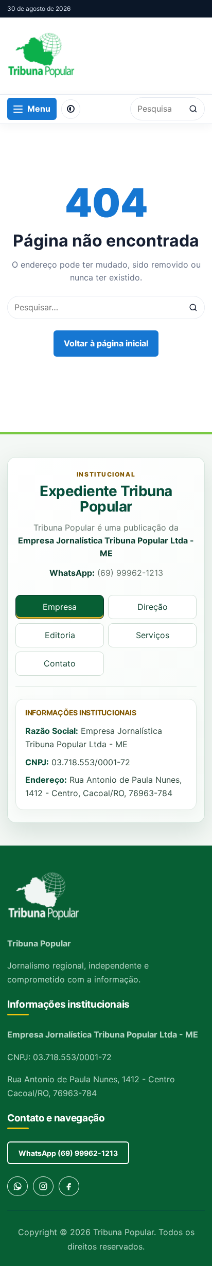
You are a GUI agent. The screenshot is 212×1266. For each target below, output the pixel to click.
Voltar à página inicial (106, 343)
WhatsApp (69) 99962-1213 (68, 1153)
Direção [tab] (152, 607)
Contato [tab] (60, 663)
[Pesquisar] (193, 109)
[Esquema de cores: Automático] (70, 109)
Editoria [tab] (60, 635)
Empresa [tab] (60, 607)
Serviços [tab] (152, 635)
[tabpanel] (106, 754)
